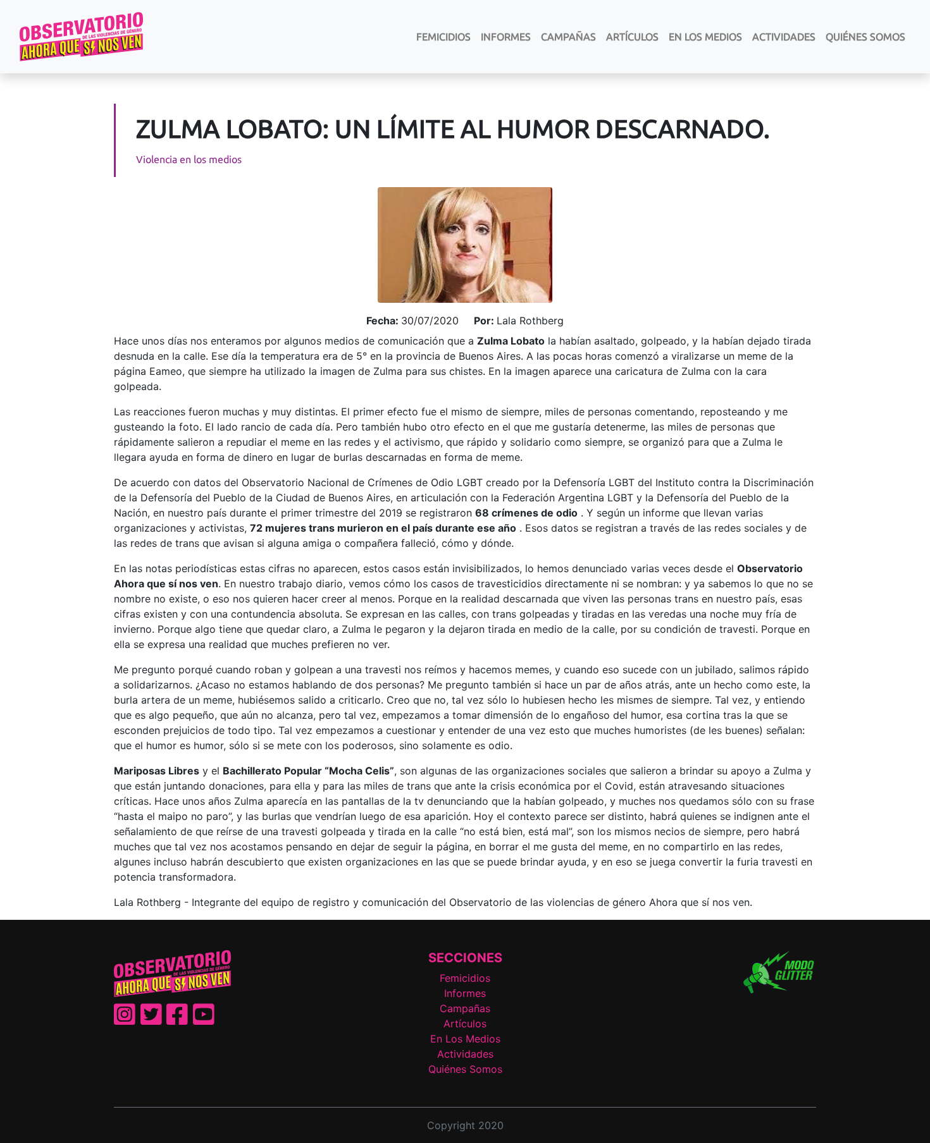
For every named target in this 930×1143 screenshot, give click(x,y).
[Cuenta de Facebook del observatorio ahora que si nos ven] (177, 1020)
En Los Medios (705, 36)
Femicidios (443, 36)
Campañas (568, 36)
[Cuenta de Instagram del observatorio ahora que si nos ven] (124, 1020)
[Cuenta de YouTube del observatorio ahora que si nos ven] (203, 1020)
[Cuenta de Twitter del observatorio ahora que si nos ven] (151, 1020)
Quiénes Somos (865, 36)
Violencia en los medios (189, 159)
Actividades (783, 36)
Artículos (632, 36)
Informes (506, 36)
